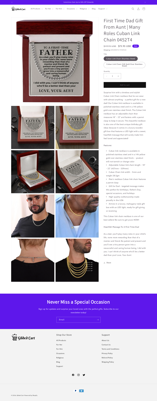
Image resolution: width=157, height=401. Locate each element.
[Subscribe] (97, 320)
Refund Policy (107, 358)
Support (59, 366)
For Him (59, 349)
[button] (36, 8)
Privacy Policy (107, 353)
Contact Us (106, 345)
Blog (58, 362)
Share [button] (108, 263)
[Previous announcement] (12, 2)
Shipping (107, 50)
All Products (61, 340)
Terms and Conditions (110, 349)
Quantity (107, 71)
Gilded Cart (20, 395)
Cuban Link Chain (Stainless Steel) (120, 59)
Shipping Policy (108, 362)
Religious (60, 358)
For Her (59, 345)
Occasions (60, 353)
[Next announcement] (145, 2)
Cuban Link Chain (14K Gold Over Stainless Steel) (124, 65)
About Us (105, 340)
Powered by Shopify (31, 395)
